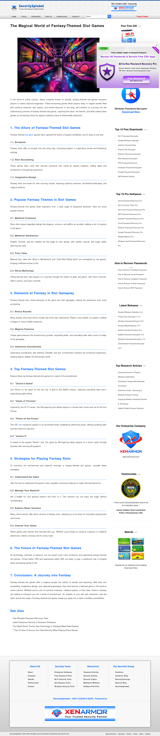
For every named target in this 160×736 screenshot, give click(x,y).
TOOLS (23, 16)
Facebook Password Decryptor (130, 167)
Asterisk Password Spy (127, 145)
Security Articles (90, 675)
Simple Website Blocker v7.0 (129, 325)
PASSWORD (36, 16)
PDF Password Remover (127, 163)
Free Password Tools (63, 675)
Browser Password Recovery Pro (131, 227)
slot (20, 424)
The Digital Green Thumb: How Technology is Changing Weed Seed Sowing (45, 626)
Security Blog (121, 683)
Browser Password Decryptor (129, 154)
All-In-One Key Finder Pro (128, 205)
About (30, 672)
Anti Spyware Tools (62, 683)
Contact (31, 686)
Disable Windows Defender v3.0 (130, 312)
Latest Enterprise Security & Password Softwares (34, 622)
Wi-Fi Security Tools (62, 679)
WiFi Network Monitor (126, 176)
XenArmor (119, 672)
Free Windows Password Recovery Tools (30, 618)
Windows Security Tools (64, 686)
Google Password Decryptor (129, 172)
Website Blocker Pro (126, 236)
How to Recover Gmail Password (131, 274)
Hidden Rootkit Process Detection (131, 408)
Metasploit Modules (92, 683)
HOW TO (48, 16)
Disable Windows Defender (128, 140)
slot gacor (29, 134)
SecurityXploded (122, 686)
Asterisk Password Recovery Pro (131, 218)
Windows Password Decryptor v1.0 (131, 339)
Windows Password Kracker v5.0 (130, 321)
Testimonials (33, 683)
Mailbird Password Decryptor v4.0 (131, 334)
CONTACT (76, 16)
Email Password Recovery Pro (130, 223)
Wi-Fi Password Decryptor (128, 136)
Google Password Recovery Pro (130, 232)
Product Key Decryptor (127, 149)
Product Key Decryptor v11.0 (129, 316)
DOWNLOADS (62, 16)
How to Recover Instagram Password (132, 279)
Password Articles (91, 672)
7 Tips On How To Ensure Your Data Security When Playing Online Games (45, 630)
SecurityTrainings (122, 679)
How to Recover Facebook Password (132, 270)
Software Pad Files (91, 686)
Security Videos (90, 679)
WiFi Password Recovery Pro (129, 214)
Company (32, 675)
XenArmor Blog (121, 675)
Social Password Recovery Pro (130, 200)
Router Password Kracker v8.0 (130, 330)
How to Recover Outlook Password (131, 283)
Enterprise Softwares (63, 672)
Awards (31, 679)
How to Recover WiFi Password (130, 288)
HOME (14, 16)
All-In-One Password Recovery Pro (131, 209)
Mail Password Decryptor (127, 158)
